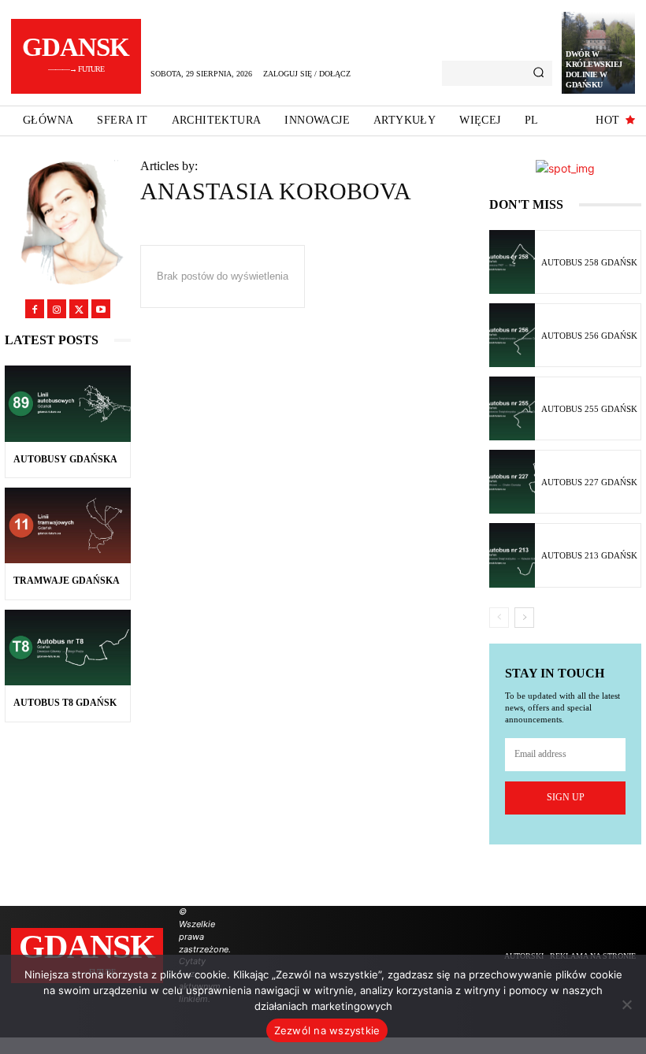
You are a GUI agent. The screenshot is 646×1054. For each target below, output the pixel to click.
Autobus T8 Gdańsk (65, 702)
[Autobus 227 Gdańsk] (512, 482)
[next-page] (524, 617)
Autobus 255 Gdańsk (589, 409)
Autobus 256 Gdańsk (589, 335)
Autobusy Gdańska (65, 459)
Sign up (566, 797)
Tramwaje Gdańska (66, 580)
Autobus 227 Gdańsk (589, 482)
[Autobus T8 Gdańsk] (68, 647)
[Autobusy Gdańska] (68, 403)
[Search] (538, 73)
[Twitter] (78, 308)
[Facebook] (34, 308)
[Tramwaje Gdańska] (68, 525)
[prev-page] (499, 617)
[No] (626, 1004)
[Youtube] (100, 308)
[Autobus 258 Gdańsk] (512, 262)
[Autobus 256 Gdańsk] (512, 335)
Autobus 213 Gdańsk (589, 555)
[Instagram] (56, 308)
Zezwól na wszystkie (327, 1030)
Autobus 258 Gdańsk (589, 262)
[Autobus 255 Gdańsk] (512, 408)
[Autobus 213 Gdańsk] (512, 555)
